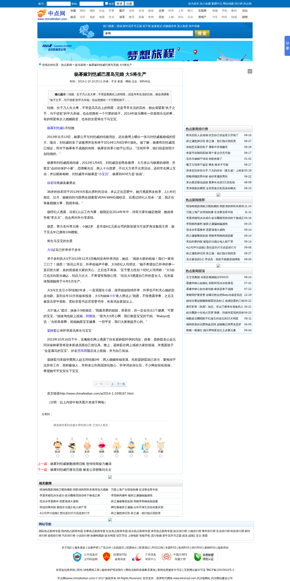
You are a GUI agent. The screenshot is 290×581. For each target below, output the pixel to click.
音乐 (111, 17)
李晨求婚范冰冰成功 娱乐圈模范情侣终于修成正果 (70, 495)
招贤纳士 (131, 547)
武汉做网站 (203, 578)
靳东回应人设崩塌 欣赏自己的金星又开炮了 (212, 135)
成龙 (185, 535)
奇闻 (151, 17)
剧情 (245, 17)
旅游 (151, 10)
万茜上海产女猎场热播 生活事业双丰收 (134, 489)
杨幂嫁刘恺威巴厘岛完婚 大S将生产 (110, 64)
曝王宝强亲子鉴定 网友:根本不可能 (207, 164)
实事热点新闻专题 (94, 531)
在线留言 (118, 547)
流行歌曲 (156, 535)
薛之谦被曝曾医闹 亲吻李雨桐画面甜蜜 (134, 501)
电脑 (215, 10)
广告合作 (105, 547)
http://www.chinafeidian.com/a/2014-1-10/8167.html (96, 393)
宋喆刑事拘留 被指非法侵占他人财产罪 (63, 507)
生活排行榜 (223, 531)
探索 (141, 17)
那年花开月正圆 (171, 535)
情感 (234, 17)
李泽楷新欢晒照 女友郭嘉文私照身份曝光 (211, 188)
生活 (141, 10)
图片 (122, 10)
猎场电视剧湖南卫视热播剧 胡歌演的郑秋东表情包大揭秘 (74, 489)
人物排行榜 (194, 531)
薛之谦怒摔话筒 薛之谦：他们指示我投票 (136, 513)
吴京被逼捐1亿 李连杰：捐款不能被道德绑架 (213, 259)
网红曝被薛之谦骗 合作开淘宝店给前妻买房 (137, 507)
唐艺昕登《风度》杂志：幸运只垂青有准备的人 (214, 306)
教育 (131, 17)
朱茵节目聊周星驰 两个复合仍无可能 (208, 152)
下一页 (121, 383)
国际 (92, 10)
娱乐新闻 (80, 64)
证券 (161, 10)
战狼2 (191, 535)
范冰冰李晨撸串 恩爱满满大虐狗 (59, 501)
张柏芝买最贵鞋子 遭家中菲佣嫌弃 (207, 147)
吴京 (198, 535)
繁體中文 (216, 3)
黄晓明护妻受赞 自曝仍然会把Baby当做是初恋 (214, 295)
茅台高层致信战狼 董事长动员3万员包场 (210, 182)
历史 (161, 17)
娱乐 (73, 17)
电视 (102, 17)
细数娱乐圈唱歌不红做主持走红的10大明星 (212, 318)
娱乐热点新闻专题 (139, 531)
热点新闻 (66, 64)
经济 (171, 10)
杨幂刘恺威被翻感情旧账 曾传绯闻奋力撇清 (80, 464)
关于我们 (67, 547)
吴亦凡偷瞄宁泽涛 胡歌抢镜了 (204, 158)
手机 (224, 10)
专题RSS (170, 547)
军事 (111, 10)
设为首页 (193, 3)
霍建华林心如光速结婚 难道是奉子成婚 (209, 289)
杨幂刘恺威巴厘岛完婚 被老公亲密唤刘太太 (80, 469)
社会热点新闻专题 (117, 531)
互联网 (202, 10)
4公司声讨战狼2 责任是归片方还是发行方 (65, 513)
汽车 (215, 17)
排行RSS (197, 547)
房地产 (202, 17)
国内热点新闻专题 (72, 531)
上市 (181, 10)
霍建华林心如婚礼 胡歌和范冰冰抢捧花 (209, 283)
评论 (181, 17)
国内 (82, 10)
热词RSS (183, 547)
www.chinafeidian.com (80, 578)
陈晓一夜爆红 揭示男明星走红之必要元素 (211, 330)
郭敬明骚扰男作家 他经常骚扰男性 (207, 176)
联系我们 (144, 547)
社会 (102, 10)
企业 (190, 17)
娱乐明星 (110, 535)
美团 (205, 535)
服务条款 (80, 547)
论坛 (245, 10)
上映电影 (133, 535)
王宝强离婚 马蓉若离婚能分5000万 (207, 277)
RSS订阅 (157, 547)
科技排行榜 (237, 531)
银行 (190, 10)
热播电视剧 (97, 535)
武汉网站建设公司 (222, 578)
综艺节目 (121, 535)
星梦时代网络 (164, 578)
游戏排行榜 (54, 535)
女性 (131, 10)
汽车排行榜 (68, 535)
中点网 (61, 578)
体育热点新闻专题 (162, 531)
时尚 (224, 17)
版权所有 (223, 547)
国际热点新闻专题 (49, 531)
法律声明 (92, 547)
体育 (122, 17)
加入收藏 (205, 3)
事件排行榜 (208, 531)
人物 (171, 17)
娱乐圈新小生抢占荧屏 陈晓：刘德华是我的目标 (215, 312)
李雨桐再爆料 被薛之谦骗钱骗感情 (131, 495)
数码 (234, 10)
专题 (73, 10)
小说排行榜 (83, 535)
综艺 (82, 17)
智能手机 (144, 535)
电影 (92, 17)
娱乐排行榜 (180, 531)
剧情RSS (210, 547)
